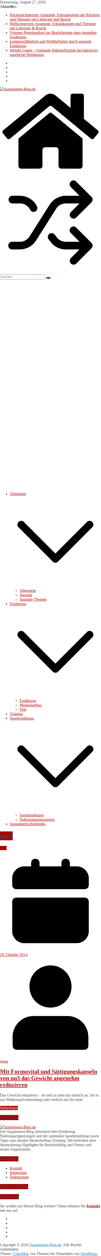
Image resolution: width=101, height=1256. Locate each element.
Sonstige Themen (33, 599)
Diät (23, 709)
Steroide (26, 595)
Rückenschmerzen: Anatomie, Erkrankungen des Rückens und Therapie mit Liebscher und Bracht (55, 17)
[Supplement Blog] (18, 1127)
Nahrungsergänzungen (37, 819)
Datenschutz (19, 1177)
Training (16, 714)
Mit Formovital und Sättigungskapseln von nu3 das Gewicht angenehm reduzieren (48, 1078)
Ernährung (18, 604)
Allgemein (18, 494)
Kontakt (16, 1168)
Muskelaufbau (31, 705)
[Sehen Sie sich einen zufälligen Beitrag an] (50, 272)
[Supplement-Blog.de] (50, 170)
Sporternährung (22, 718)
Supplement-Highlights (28, 824)
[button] (55, 586)
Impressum (18, 1172)
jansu (4, 1061)
